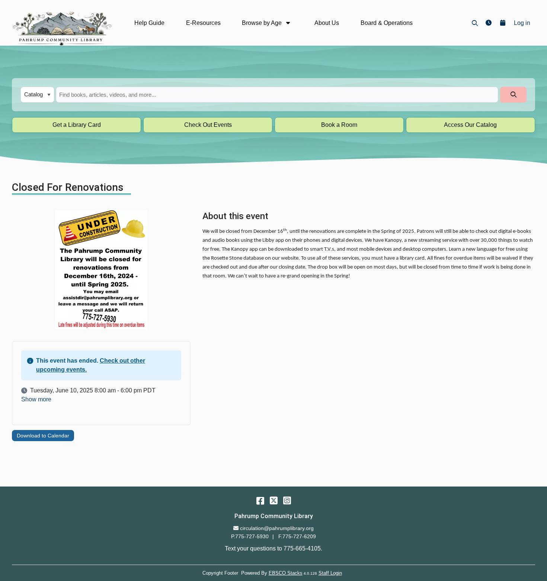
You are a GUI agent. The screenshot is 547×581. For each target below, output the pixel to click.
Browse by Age (262, 23)
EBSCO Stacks (286, 573)
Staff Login (330, 573)
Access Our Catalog (470, 125)
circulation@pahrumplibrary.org (277, 528)
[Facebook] (260, 500)
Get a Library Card (76, 125)
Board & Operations (387, 23)
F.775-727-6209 (297, 536)
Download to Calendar (43, 436)
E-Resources (203, 23)
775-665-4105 (302, 548)
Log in (522, 23)
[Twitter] (274, 500)
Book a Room (339, 125)
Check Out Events (208, 125)
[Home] (61, 28)
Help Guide (149, 23)
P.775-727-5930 (250, 536)
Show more (36, 399)
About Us (326, 23)
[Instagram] (287, 500)
